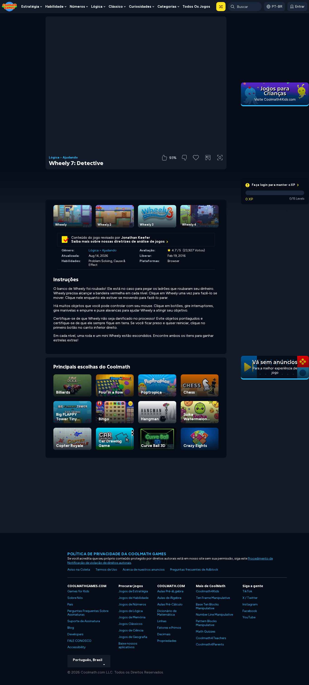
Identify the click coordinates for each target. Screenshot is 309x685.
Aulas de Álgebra (169, 598)
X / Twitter (250, 598)
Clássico (116, 7)
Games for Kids (78, 591)
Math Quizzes (205, 631)
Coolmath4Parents (210, 644)
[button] (221, 6)
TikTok (247, 591)
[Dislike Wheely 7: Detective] (184, 157)
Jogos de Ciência (131, 630)
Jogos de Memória (132, 617)
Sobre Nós (75, 598)
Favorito (196, 164)
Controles (208, 165)
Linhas (161, 621)
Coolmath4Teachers (211, 638)
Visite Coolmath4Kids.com (275, 99)
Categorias (166, 7)
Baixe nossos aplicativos (128, 645)
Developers (75, 634)
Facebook (249, 611)
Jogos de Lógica (131, 611)
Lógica (96, 7)
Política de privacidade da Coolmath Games (116, 554)
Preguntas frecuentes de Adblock (194, 570)
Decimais (164, 634)
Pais (70, 604)
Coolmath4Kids (207, 591)
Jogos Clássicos (131, 624)
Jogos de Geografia (133, 637)
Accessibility (76, 647)
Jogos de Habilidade (133, 598)
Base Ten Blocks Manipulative (207, 606)
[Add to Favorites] (195, 157)
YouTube (248, 617)
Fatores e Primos (169, 628)
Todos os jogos (196, 7)
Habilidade (54, 7)
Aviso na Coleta (78, 570)
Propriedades (166, 641)
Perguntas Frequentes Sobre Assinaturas (87, 613)
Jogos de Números (132, 604)
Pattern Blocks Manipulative (206, 623)
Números (77, 7)
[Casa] (9, 6)
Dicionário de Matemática (166, 613)
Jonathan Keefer (135, 238)
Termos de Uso (106, 570)
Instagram (250, 604)
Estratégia (30, 7)
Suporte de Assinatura (83, 621)
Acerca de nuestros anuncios (144, 570)
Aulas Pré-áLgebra (170, 591)
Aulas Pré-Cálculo (170, 604)
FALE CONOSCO (79, 641)
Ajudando (70, 157)
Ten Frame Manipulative (213, 598)
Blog (70, 628)
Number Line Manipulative (214, 614)
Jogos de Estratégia (133, 591)
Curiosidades (140, 7)
